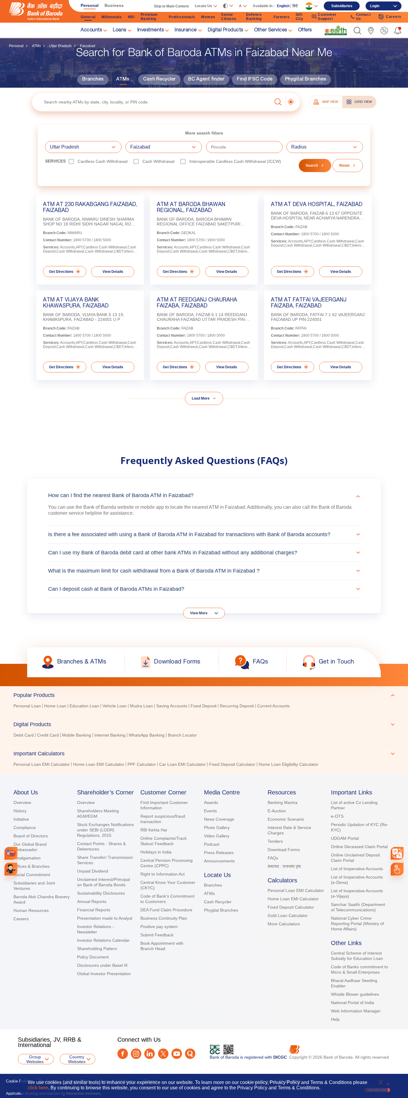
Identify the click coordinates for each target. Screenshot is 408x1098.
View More (199, 613)
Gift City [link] (299, 17)
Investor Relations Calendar (103, 940)
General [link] (88, 17)
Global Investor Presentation (104, 973)
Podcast (211, 844)
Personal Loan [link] (27, 706)
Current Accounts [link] (273, 706)
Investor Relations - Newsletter (95, 929)
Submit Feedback (157, 934)
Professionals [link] (182, 17)
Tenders (275, 841)
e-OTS (337, 816)
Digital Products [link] (225, 30)
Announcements (219, 861)
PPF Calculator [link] (142, 764)
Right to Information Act (162, 874)
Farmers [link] (282, 17)
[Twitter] (163, 1053)
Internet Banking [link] (109, 735)
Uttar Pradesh (60, 46)
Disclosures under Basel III (102, 965)
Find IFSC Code (254, 79)
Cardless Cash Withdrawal (103, 161)
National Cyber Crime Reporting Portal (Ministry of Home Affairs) (357, 923)
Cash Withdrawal (158, 161)
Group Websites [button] (35, 1059)
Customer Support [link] (327, 17)
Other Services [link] (270, 30)
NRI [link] (131, 17)
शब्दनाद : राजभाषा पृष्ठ (284, 866)
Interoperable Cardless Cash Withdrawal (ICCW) (235, 161)
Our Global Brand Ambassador (30, 847)
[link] (336, 30)
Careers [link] (393, 17)
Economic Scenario (286, 819)
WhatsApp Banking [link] (147, 735)
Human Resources (31, 910)
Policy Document (93, 957)
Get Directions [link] (61, 272)
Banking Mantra (282, 802)
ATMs (36, 46)
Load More (201, 398)
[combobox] (397, 853)
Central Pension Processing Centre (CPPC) (166, 863)
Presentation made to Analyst (104, 918)
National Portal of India (352, 1002)
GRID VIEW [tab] (363, 101)
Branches (93, 79)
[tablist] (204, 727)
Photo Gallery (217, 827)
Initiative (21, 819)
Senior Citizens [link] (229, 17)
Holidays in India (155, 852)
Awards (211, 802)
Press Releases (219, 852)
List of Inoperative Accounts (357, 868)
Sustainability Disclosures (101, 893)
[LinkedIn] (149, 1053)
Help (335, 1019)
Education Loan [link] (84, 706)
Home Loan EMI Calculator (293, 898)
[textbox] (152, 101)
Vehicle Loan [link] (114, 706)
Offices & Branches (31, 866)
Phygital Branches (305, 79)
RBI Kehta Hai (153, 830)
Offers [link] (305, 30)
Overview (22, 802)
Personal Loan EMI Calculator (296, 890)
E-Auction (277, 810)
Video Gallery (216, 835)
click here (38, 1087)
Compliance (24, 827)
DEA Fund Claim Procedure (166, 909)
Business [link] (114, 5)
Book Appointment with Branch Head (161, 946)
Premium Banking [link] (149, 17)
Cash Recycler (159, 79)
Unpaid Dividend (92, 871)
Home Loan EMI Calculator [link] (98, 764)
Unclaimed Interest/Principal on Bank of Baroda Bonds (103, 882)
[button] (357, 30)
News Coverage (219, 819)
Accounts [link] (91, 30)
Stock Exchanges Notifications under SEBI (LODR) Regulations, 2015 (105, 830)
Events (210, 810)
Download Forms (284, 849)
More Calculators (284, 923)
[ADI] (10, 869)
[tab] (204, 695)
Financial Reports (93, 909)
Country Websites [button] (76, 1059)
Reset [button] (344, 165)
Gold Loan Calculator (288, 915)
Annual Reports (91, 901)
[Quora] (190, 1053)
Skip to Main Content (171, 6)
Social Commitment (31, 874)
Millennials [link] (112, 17)
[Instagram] (136, 1053)
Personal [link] (90, 5)
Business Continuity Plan (163, 918)
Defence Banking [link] (254, 17)
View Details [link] (112, 272)
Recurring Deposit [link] (237, 706)
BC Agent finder (206, 79)
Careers (21, 918)
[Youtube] (176, 1053)
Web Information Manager (356, 1011)
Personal (16, 46)
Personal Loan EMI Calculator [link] (41, 764)
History (20, 810)
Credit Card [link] (48, 735)
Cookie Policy (18, 1081)
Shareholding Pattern (97, 948)
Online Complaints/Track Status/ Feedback (163, 841)
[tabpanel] (204, 706)
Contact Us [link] (363, 17)
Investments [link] (150, 30)
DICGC (280, 1057)
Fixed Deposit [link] (204, 706)
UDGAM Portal (345, 838)
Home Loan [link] (55, 706)
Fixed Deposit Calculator (291, 907)
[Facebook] (122, 1053)
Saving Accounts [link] (171, 706)
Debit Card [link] (23, 735)
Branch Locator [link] (182, 735)
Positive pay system (159, 926)
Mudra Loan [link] (141, 706)
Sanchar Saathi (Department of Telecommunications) (358, 907)
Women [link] (208, 17)
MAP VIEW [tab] (330, 101)
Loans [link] (119, 30)
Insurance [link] (186, 30)
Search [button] (312, 165)
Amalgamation (27, 858)
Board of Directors (30, 835)
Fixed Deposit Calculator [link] (232, 764)
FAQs (273, 858)
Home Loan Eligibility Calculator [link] (288, 764)
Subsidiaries (341, 6)
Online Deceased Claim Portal (359, 846)
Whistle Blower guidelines (355, 994)
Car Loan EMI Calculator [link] (182, 764)
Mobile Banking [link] (76, 735)
